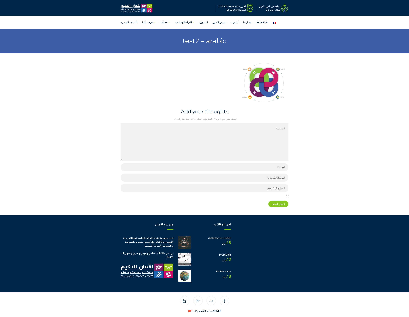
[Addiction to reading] (184, 242)
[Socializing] (184, 259)
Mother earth (223, 271)
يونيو (227, 277)
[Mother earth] (184, 276)
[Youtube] (211, 301)
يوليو (226, 243)
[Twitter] (198, 301)
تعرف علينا (147, 22)
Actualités (262, 22)
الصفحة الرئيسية (129, 22)
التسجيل (203, 22)
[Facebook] (224, 301)
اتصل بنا (247, 22)
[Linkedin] (184, 301)
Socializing (225, 254)
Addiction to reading (219, 237)
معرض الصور (219, 22)
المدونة (234, 22)
